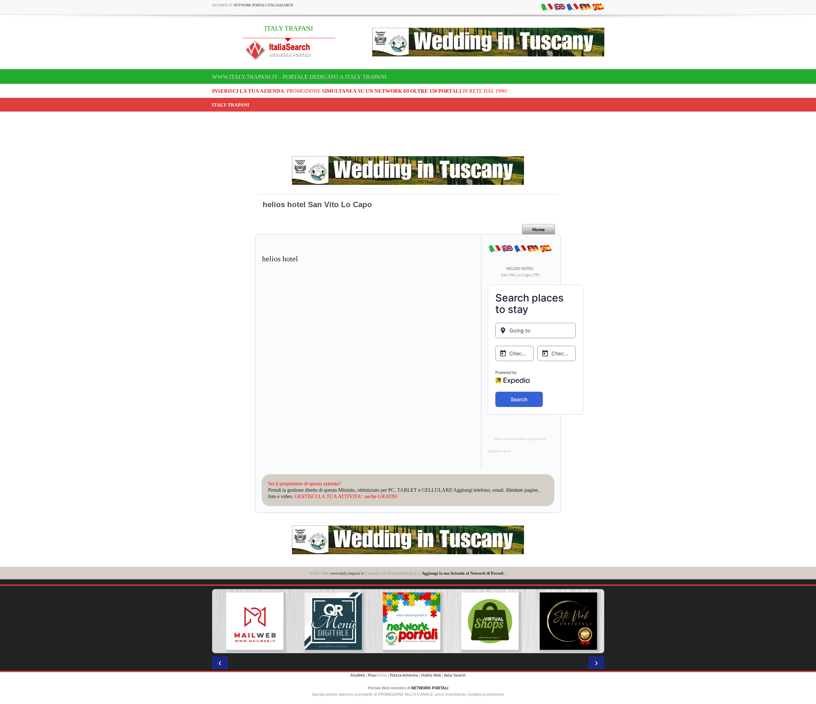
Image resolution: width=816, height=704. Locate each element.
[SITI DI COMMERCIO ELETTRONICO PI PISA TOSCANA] (486, 621)
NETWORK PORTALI (429, 688)
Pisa (371, 675)
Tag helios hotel (499, 451)
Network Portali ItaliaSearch (263, 5)
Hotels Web (431, 675)
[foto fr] (572, 7)
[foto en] (559, 7)
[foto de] (585, 7)
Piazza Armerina (404, 675)
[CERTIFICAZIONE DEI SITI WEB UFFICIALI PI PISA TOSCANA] (565, 621)
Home (538, 229)
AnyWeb (357, 675)
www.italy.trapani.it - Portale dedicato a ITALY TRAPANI (299, 77)
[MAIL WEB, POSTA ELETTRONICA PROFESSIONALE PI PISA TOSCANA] (251, 621)
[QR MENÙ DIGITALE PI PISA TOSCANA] (329, 621)
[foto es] (598, 7)
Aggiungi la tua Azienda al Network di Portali (463, 573)
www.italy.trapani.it (347, 573)
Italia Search (455, 675)
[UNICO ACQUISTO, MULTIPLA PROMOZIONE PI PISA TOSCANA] (408, 621)
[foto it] (547, 7)
